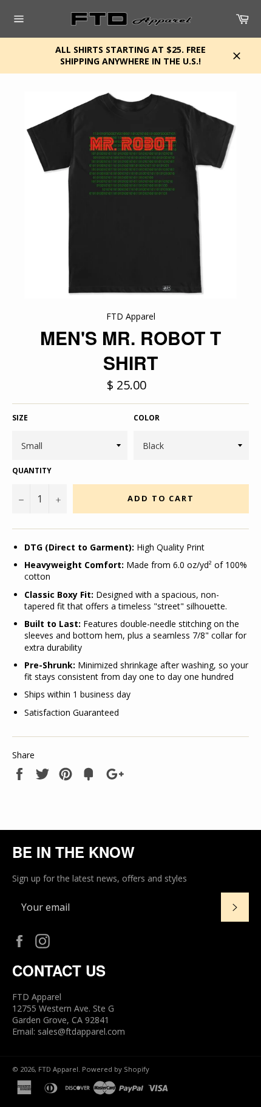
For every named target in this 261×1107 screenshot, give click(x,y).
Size (20, 418)
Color (147, 418)
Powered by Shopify (115, 1069)
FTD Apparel (58, 1069)
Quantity (32, 471)
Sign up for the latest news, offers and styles (99, 878)
